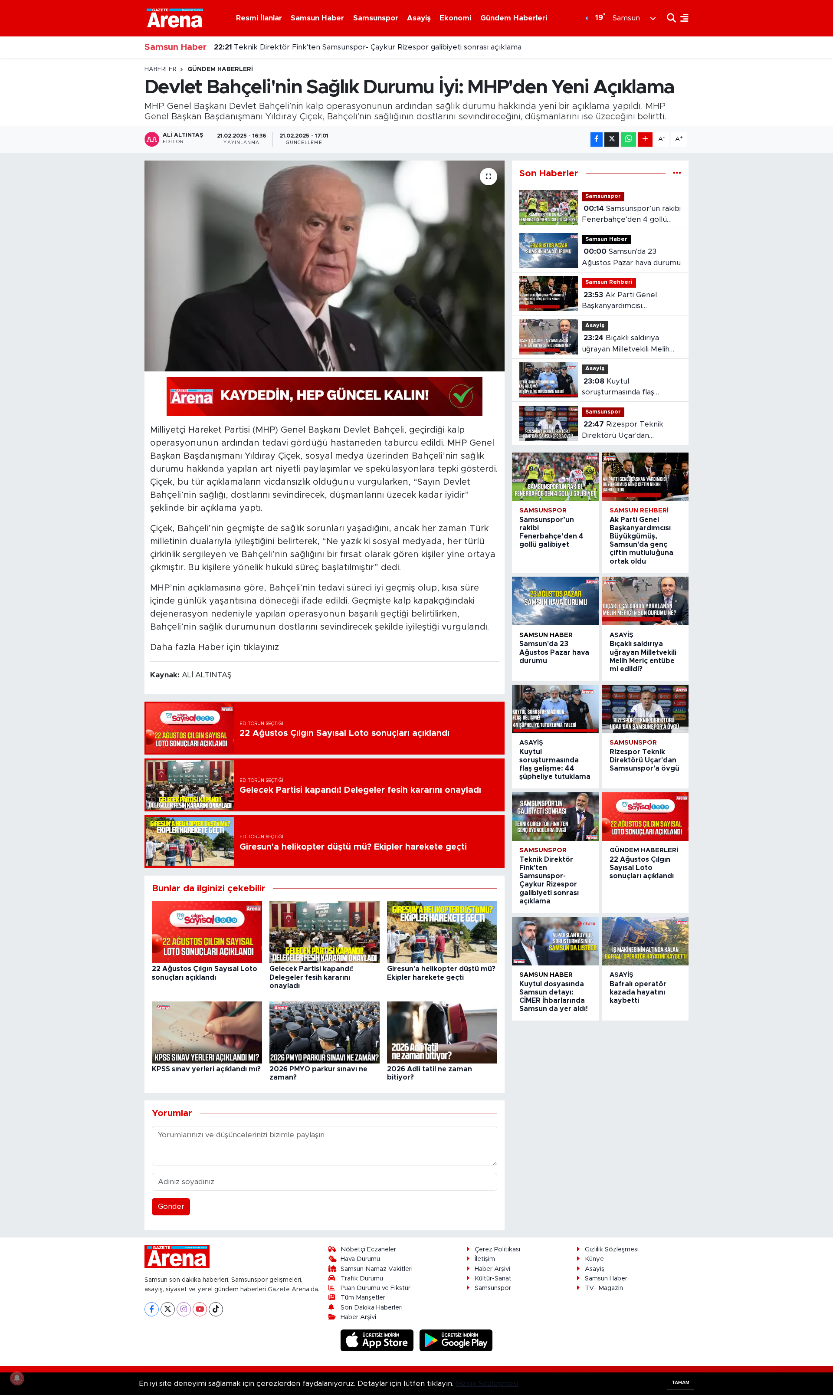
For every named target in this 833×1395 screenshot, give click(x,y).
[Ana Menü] (682, 18)
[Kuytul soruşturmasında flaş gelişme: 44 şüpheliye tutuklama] (555, 709)
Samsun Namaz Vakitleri (377, 1269)
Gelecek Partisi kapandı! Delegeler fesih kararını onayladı (311, 977)
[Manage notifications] (17, 1378)
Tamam (680, 1382)
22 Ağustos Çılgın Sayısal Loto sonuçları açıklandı (642, 868)
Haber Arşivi (358, 1317)
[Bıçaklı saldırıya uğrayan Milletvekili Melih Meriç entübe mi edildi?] (645, 601)
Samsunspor (375, 18)
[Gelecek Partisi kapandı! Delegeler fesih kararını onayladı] (324, 931)
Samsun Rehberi (609, 282)
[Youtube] (200, 1309)
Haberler (160, 69)
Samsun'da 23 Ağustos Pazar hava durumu (631, 257)
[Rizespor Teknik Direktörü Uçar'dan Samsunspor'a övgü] (645, 709)
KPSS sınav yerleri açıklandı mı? (206, 1069)
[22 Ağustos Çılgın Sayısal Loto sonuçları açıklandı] (207, 931)
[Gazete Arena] (174, 18)
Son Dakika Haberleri (372, 1307)
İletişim (485, 1259)
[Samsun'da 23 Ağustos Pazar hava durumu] (555, 601)
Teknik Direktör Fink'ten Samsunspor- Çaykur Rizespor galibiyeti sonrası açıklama (367, 44)
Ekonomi (455, 18)
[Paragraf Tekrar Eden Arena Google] (324, 396)
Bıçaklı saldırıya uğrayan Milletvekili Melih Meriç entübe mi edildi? (625, 344)
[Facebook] (151, 1309)
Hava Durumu (360, 1259)
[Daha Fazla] (645, 139)
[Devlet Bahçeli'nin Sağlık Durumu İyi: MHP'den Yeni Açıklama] (324, 266)
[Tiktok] (216, 1309)
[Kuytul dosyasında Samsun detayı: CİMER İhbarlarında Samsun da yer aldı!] (555, 941)
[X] (168, 1309)
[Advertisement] (106, 196)
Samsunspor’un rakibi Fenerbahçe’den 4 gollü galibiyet (631, 215)
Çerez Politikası (497, 1249)
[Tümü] (677, 173)
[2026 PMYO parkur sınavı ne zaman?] (324, 1031)
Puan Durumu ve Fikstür (375, 1288)
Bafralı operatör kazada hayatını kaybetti (638, 992)
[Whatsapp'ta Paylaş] (628, 139)
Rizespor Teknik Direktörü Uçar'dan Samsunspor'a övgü (622, 430)
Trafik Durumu (362, 1278)
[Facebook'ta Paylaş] (596, 139)
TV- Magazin (604, 1288)
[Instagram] (184, 1309)
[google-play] (456, 1340)
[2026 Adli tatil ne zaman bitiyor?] (442, 1031)
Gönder (171, 1206)
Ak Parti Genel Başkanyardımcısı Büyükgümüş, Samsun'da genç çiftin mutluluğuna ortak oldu (625, 301)
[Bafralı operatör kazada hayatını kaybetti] (645, 941)
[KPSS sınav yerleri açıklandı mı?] (207, 1031)
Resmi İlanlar (259, 18)
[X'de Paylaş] (611, 139)
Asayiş (419, 18)
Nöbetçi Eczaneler (368, 1249)
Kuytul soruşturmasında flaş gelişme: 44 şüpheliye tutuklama (620, 387)
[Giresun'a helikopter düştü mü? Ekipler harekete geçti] (442, 931)
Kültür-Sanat (493, 1278)
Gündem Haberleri (513, 18)
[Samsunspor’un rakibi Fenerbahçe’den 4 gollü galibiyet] (555, 477)
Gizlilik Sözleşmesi (612, 1249)
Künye (594, 1259)
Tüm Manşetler (363, 1297)
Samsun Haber (317, 18)
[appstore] (378, 1340)
